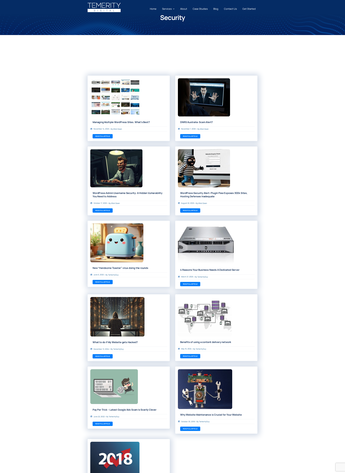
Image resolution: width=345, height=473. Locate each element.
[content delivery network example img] (205, 298)
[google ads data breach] (114, 370)
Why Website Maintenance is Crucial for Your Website (211, 414)
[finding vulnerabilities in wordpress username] (116, 150)
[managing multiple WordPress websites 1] (116, 79)
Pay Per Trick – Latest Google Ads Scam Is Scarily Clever (124, 409)
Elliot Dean (117, 129)
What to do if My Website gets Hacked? (115, 342)
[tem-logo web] (104, 4)
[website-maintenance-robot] (205, 370)
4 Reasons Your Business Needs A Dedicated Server (209, 269)
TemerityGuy (113, 275)
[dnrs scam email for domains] (204, 79)
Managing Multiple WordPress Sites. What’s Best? (121, 122)
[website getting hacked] (117, 298)
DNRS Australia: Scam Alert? (196, 122)
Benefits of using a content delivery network (205, 342)
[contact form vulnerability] (204, 150)
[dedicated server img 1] (206, 224)
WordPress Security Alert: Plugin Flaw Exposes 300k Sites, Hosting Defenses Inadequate (213, 194)
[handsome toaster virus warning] (116, 224)
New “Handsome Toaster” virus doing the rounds (120, 268)
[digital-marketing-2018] (114, 443)
